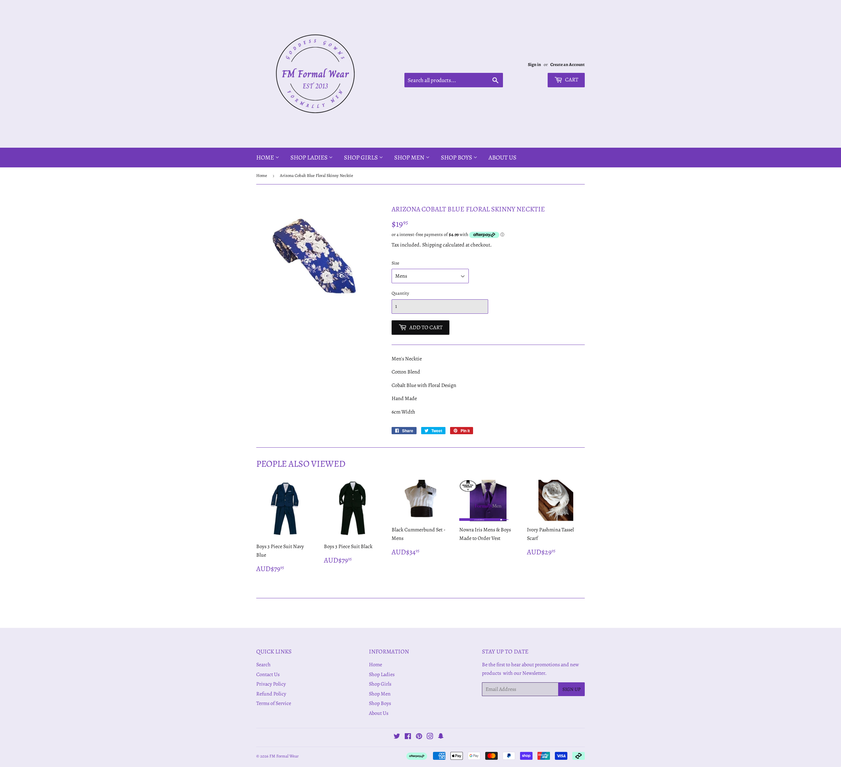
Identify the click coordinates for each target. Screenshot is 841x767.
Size (395, 263)
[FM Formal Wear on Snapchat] (441, 737)
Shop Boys (457, 157)
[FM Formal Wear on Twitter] (397, 737)
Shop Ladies (309, 157)
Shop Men (410, 157)
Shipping (432, 244)
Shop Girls (361, 157)
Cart (571, 79)
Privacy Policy (271, 684)
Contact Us (268, 674)
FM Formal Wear (284, 756)
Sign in (534, 64)
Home (265, 157)
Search (263, 664)
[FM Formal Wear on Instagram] (430, 737)
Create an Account (567, 64)
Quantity (400, 293)
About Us (502, 157)
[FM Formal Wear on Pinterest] (419, 737)
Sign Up (571, 689)
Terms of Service (273, 703)
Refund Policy (271, 693)
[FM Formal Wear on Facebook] (407, 737)
